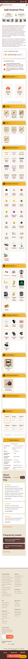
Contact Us (4, 622)
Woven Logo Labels (6, 576)
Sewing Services (5, 617)
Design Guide (5, 614)
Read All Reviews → (8, 527)
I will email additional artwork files (14, 102)
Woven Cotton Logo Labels (7, 577)
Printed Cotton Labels (6, 587)
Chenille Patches (18, 584)
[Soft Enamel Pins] (4, 20)
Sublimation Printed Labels (7, 581)
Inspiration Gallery (5, 612)
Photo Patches (18, 582)
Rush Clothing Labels (6, 579)
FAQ (3, 619)
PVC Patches (17, 579)
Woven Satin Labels (6, 589)
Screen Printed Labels (6, 594)
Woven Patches (18, 577)
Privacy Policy (4, 621)
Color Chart (4, 616)
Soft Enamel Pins (5, 604)
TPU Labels (4, 590)
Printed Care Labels (6, 582)
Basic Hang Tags (18, 591)
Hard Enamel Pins (5, 602)
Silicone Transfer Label (6, 595)
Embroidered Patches (19, 576)
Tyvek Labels (4, 592)
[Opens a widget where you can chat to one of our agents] (23, 656)
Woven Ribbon (17, 586)
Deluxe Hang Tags (18, 593)
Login (22, 1)
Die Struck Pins (5, 605)
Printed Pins (4, 607)
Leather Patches (18, 581)
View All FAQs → (7, 551)
